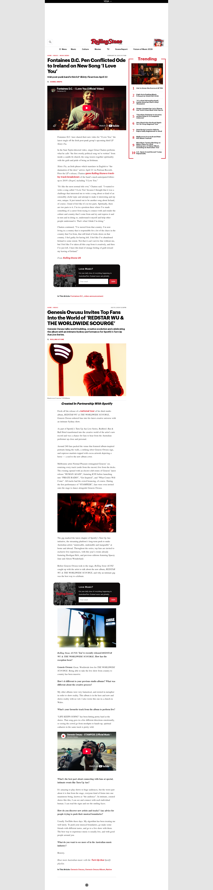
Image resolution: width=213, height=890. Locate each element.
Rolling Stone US (72, 258)
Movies (98, 49)
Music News (64, 55)
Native (109, 869)
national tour (87, 411)
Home (49, 55)
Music (73, 49)
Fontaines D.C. (77, 296)
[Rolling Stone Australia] (106, 43)
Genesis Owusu (77, 869)
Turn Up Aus (97, 860)
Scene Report (121, 49)
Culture (85, 49)
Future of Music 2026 (143, 49)
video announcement (93, 296)
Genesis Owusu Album (95, 869)
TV (108, 49)
